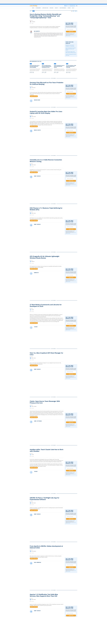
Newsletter (73, 5)
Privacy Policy (68, 35)
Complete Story (33, 96)
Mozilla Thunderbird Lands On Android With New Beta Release (59, 66)
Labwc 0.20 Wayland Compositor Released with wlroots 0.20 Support (71, 49)
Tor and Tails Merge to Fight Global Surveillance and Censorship (71, 66)
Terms (75, 184)
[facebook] (65, 5)
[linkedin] (66, 5)
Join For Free (71, 31)
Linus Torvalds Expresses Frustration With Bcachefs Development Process (46, 66)
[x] (68, 5)
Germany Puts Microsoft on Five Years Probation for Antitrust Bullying (34, 66)
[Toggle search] (76, 5)
